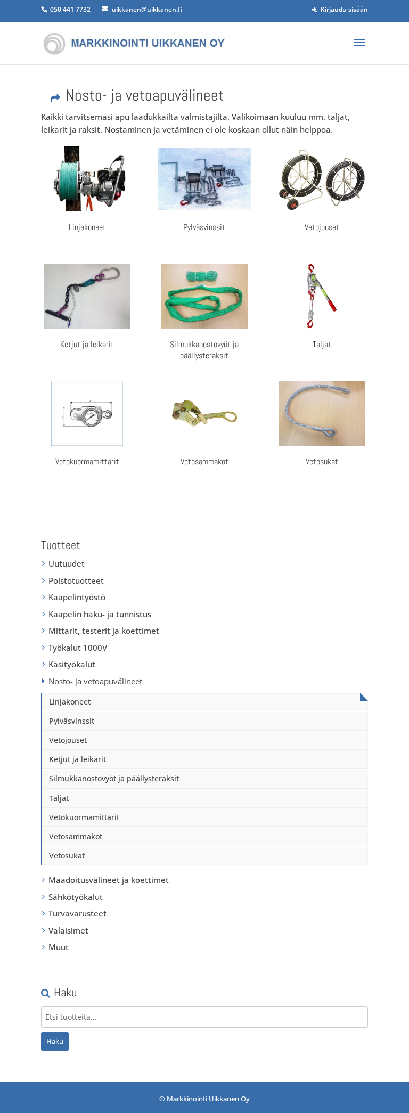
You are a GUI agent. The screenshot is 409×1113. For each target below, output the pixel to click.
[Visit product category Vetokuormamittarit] (87, 413)
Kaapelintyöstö (76, 597)
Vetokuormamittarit (84, 817)
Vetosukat (67, 855)
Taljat (59, 798)
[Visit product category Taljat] (321, 296)
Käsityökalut (71, 664)
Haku (54, 1041)
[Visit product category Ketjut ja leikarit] (87, 296)
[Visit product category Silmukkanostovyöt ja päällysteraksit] (204, 296)
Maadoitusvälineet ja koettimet (108, 879)
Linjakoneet (70, 702)
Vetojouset (68, 740)
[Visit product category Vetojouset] (321, 178)
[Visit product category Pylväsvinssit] (204, 178)
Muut (58, 947)
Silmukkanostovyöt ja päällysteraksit (114, 778)
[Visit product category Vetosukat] (321, 413)
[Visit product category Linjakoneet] (87, 178)
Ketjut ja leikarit (77, 759)
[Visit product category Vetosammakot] (204, 413)
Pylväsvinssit (71, 721)
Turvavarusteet (77, 913)
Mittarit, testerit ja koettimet (103, 630)
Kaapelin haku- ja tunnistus (99, 614)
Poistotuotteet (76, 580)
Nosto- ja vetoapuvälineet (95, 681)
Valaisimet (68, 930)
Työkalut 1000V (77, 647)
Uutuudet (66, 563)
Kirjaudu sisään (342, 9)
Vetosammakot (75, 836)
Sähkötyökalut (75, 896)
